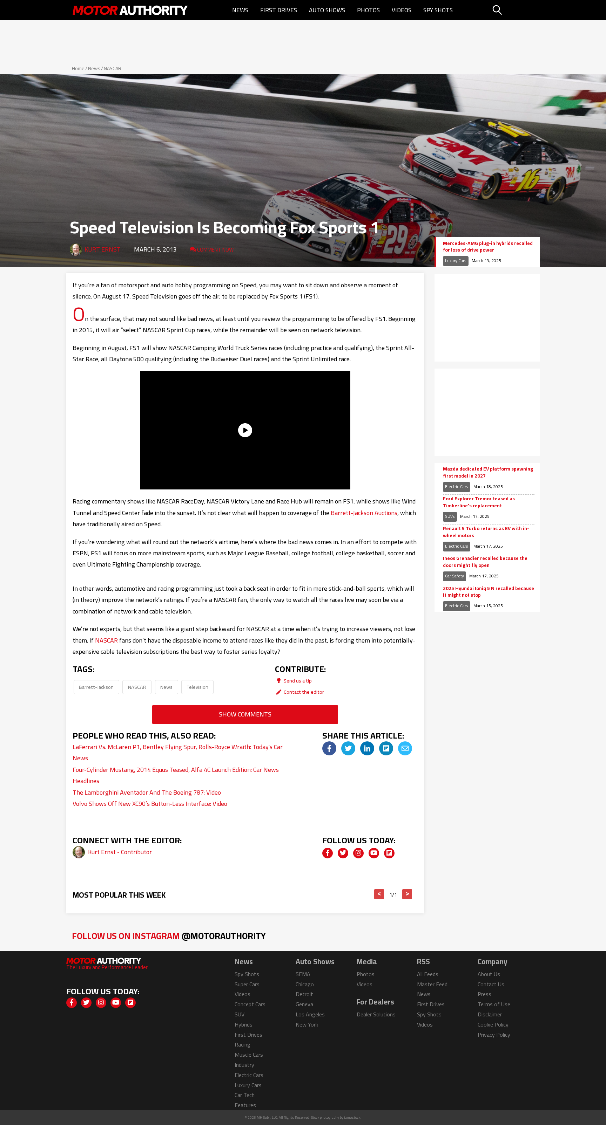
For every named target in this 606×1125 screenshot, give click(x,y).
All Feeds (427, 974)
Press (484, 994)
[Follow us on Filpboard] (389, 853)
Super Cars (247, 984)
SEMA (303, 974)
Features (245, 1105)
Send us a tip (297, 680)
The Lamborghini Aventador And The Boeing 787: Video (147, 792)
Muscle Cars (249, 1054)
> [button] (407, 894)
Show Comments (245, 714)
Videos (401, 10)
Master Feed (432, 984)
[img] (329, 748)
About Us (489, 974)
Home (78, 68)
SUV (239, 1014)
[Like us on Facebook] (327, 853)
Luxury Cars (455, 260)
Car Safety (454, 576)
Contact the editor (303, 692)
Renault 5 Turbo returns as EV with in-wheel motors (486, 532)
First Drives (278, 10)
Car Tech (245, 1095)
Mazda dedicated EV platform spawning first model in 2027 (488, 472)
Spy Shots (438, 10)
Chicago (305, 984)
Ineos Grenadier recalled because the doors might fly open (485, 562)
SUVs (450, 516)
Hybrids (243, 1024)
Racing (242, 1044)
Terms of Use (494, 1004)
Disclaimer (490, 1014)
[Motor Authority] (130, 10)
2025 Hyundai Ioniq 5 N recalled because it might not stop (488, 592)
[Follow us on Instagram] (358, 853)
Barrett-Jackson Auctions (364, 513)
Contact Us (491, 984)
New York (307, 1024)
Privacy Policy (494, 1034)
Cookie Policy (493, 1024)
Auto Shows (327, 10)
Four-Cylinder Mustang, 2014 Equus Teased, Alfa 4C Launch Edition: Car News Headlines (176, 775)
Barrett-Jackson (96, 687)
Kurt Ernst (103, 249)
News (240, 10)
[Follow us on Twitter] (343, 853)
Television (197, 687)
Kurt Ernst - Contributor (120, 852)
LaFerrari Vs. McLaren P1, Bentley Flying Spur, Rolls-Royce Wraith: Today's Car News (178, 752)
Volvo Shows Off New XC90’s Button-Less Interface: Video (150, 803)
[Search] (515, 10)
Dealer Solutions (376, 1014)
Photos (368, 10)
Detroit (304, 994)
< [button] (379, 894)
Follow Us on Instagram (169, 935)
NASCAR (112, 68)
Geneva (304, 1004)
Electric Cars (456, 486)
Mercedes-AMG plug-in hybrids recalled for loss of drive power (488, 247)
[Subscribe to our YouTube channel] (374, 853)
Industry (244, 1064)
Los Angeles (310, 1014)
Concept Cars (250, 1004)
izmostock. (352, 1117)
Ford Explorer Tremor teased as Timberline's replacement (479, 502)
